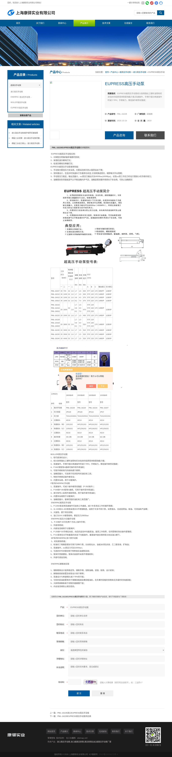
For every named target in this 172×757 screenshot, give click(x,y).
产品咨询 (119, 135)
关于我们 (40, 23)
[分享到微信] (147, 3)
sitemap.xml (82, 738)
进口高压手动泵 (17, 92)
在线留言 (128, 23)
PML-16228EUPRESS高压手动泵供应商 (74, 716)
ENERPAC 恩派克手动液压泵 (22, 97)
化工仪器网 (71, 738)
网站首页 (51, 731)
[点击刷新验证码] (90, 682)
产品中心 (114, 72)
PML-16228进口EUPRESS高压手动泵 (73, 713)
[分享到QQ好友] (161, 3)
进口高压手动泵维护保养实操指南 (25, 133)
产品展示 (84, 23)
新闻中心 (62, 23)
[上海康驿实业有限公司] (47, 13)
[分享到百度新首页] (156, 3)
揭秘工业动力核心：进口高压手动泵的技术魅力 (30, 143)
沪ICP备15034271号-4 (108, 754)
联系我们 (150, 23)
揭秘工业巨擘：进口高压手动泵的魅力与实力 (29, 138)
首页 (18, 23)
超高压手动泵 (16, 85)
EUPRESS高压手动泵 (19, 108)
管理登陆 (51, 738)
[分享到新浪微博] (152, 3)
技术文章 (106, 23)
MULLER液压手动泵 (18, 102)
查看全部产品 (25, 115)
